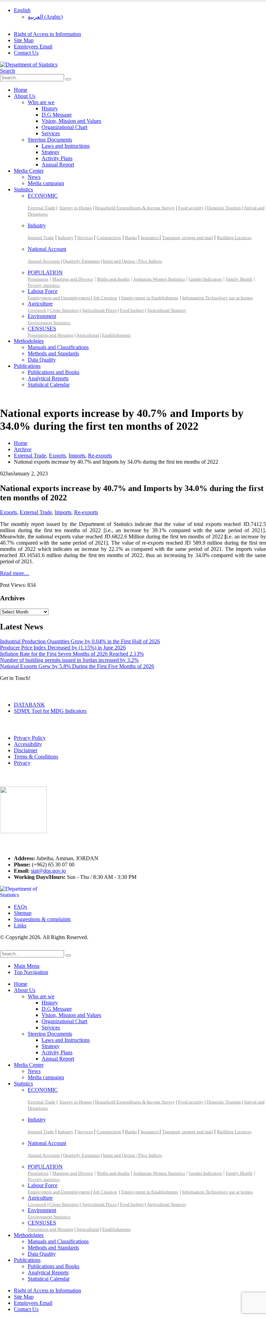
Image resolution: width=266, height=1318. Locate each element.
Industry (37, 225)
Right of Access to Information (47, 34)
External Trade (41, 207)
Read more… (14, 573)
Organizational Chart (64, 127)
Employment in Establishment (149, 297)
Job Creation (105, 297)
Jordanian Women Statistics (159, 279)
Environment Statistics (49, 322)
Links (20, 925)
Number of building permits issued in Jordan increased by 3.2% (69, 660)
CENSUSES (42, 328)
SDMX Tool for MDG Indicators (50, 711)
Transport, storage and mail (187, 237)
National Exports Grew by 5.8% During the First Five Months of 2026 (77, 666)
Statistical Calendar (49, 385)
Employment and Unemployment (59, 297)
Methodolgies (29, 341)
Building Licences (234, 237)
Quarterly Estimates (81, 261)
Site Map (24, 40)
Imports (63, 512)
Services (51, 133)
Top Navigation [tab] (31, 972)
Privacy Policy (30, 738)
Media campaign (46, 183)
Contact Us (26, 53)
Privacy (22, 763)
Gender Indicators (205, 279)
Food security (191, 207)
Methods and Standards (53, 353)
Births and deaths (113, 279)
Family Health (239, 279)
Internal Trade (41, 237)
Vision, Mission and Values (71, 121)
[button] (7, 71)
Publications (27, 366)
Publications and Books (53, 372)
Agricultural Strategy (166, 310)
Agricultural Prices (99, 310)
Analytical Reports (48, 378)
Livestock (37, 310)
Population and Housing (50, 335)
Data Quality (42, 360)
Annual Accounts (44, 261)
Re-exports (86, 512)
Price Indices (150, 261)
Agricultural (87, 335)
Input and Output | (120, 261)
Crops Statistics (64, 310)
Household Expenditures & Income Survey (135, 207)
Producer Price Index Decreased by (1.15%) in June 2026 (63, 648)
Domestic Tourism (224, 207)
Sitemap (23, 913)
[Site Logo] (28, 64)
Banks (131, 237)
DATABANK (29, 705)
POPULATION (45, 272)
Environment (42, 316)
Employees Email (33, 46)
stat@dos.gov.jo (48, 871)
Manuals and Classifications (58, 347)
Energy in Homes (76, 207)
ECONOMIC (43, 196)
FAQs (20, 907)
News (34, 177)
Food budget (132, 310)
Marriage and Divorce (72, 279)
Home (20, 90)
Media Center (29, 171)
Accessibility (28, 744)
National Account (47, 249)
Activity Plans (57, 158)
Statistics (23, 189)
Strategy (51, 152)
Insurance (150, 237)
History (50, 108)
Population (38, 279)
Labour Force (42, 291)
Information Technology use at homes (217, 297)
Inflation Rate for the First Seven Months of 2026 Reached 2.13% (72, 654)
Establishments (116, 335)
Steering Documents (50, 140)
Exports (8, 512)
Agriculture (40, 304)
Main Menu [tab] (26, 966)
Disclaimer (25, 750)
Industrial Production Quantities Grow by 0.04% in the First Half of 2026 (80, 641)
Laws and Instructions (66, 146)
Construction (109, 237)
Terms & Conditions (36, 757)
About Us (24, 96)
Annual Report (58, 164)
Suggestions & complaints (42, 919)
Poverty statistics (44, 285)
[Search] (68, 79)
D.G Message (57, 115)
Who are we (41, 102)
